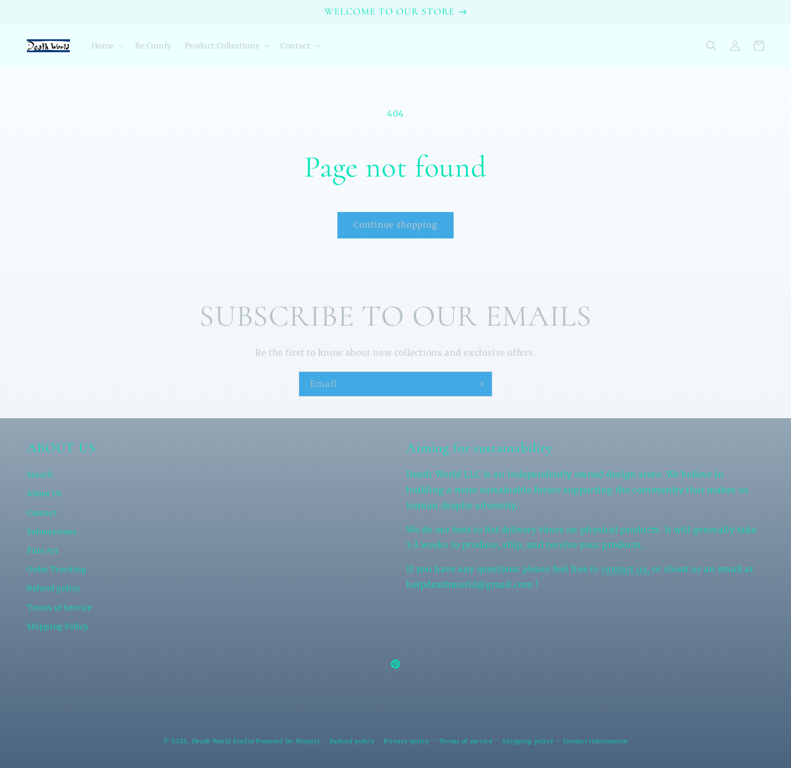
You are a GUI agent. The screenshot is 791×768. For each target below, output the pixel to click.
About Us (44, 493)
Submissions (52, 532)
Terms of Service (59, 607)
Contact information (595, 741)
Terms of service (466, 741)
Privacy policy (406, 741)
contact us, (627, 568)
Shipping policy (528, 741)
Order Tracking (56, 569)
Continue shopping (395, 225)
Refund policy (54, 588)
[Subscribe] (480, 384)
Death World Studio (223, 741)
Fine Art (43, 550)
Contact (41, 513)
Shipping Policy (58, 626)
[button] (107, 45)
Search (40, 475)
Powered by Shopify (288, 741)
